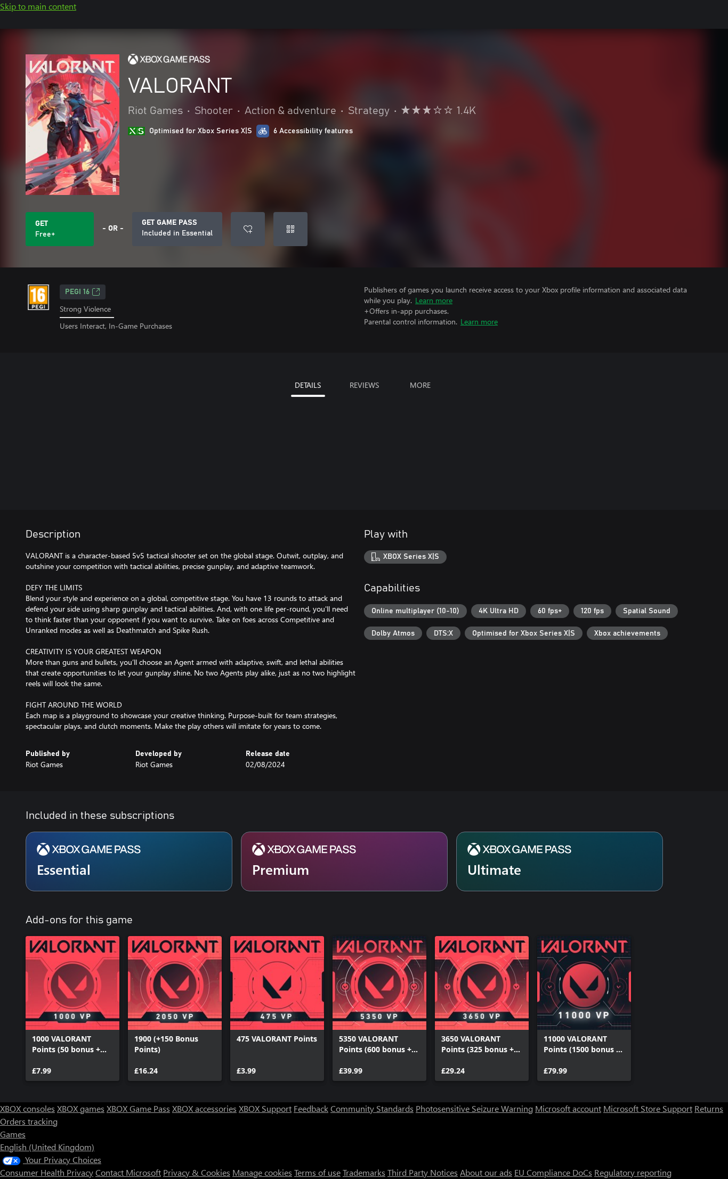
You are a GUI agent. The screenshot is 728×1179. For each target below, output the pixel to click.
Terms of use (317, 1172)
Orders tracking (29, 1121)
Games (13, 1134)
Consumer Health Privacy (46, 1172)
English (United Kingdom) (47, 1146)
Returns (708, 1108)
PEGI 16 (77, 292)
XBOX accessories (204, 1108)
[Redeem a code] (290, 229)
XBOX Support (265, 1108)
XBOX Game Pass (138, 1108)
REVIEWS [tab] (364, 385)
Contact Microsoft (128, 1172)
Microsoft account (568, 1108)
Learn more (433, 300)
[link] (72, 1008)
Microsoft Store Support (647, 1108)
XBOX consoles (27, 1108)
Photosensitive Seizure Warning (474, 1108)
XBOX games (80, 1108)
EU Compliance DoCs (553, 1172)
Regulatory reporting (633, 1172)
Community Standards (372, 1108)
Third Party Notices (422, 1172)
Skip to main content (38, 6)
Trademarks (364, 1172)
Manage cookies (262, 1172)
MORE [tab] (420, 385)
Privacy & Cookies (196, 1172)
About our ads (486, 1172)
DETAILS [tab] (308, 385)
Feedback (311, 1108)
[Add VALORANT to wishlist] (248, 229)
